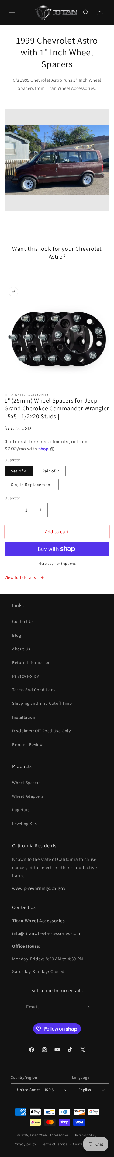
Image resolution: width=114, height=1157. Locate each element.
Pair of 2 (50, 471)
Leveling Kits (24, 823)
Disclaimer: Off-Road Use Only (41, 731)
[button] (12, 12)
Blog (16, 635)
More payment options (57, 563)
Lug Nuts (21, 809)
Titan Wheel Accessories (49, 1134)
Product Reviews (28, 744)
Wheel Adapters (27, 796)
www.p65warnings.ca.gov (38, 888)
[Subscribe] (87, 1007)
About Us (21, 649)
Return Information (31, 662)
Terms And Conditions (34, 689)
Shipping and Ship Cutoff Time (42, 703)
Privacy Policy (25, 676)
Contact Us (23, 621)
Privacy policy (25, 1144)
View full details (21, 577)
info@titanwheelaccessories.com (46, 933)
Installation (23, 717)
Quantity (12, 498)
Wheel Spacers (26, 782)
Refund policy (86, 1135)
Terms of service (54, 1144)
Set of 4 (19, 471)
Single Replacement (31, 484)
